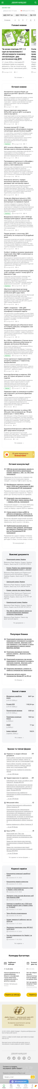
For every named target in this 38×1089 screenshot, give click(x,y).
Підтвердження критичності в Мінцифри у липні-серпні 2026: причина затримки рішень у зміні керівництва (18, 163)
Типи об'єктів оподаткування (17, 913)
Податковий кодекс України (16, 559)
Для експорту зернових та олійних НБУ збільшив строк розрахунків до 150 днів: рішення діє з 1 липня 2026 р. (18, 412)
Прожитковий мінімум (14, 710)
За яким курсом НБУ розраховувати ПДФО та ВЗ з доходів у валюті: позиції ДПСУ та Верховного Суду (19, 272)
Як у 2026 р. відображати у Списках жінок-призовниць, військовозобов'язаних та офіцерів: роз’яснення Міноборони (18, 342)
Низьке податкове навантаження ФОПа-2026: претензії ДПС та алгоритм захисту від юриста (17, 112)
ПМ (31, 15)
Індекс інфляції (11, 731)
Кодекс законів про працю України (19, 590)
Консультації (18, 1087)
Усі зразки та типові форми (18, 857)
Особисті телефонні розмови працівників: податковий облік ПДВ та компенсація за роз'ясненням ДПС (18, 254)
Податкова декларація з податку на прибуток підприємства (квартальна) (19, 669)
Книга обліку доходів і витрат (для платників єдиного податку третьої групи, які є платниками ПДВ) (19, 765)
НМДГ (8, 725)
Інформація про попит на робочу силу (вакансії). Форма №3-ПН (20, 781)
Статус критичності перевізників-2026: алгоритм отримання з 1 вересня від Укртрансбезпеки (17, 360)
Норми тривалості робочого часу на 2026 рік (19, 920)
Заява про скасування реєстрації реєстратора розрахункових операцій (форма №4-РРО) (19, 849)
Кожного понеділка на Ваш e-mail (14, 1073)
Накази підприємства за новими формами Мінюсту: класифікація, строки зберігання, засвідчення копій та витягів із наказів (12, 977)
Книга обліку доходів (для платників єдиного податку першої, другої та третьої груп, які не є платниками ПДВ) (20, 759)
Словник (7, 20)
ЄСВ (17, 15)
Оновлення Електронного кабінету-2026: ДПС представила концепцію (18, 429)
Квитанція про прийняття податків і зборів (19, 770)
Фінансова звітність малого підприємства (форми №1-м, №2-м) (19, 675)
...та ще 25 (12, 853)
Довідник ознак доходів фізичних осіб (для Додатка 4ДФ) (20, 896)
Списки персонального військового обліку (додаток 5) (19, 806)
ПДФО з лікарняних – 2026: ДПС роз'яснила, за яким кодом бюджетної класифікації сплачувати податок (17, 309)
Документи (25, 1087)
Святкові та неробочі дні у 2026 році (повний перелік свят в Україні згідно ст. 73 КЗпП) (20, 905)
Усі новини (18, 443)
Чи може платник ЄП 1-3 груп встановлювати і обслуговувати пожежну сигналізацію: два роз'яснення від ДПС (14, 54)
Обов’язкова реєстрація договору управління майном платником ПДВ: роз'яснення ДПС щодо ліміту (17, 291)
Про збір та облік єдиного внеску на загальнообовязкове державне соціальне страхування (19, 612)
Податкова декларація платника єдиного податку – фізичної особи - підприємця (19, 653)
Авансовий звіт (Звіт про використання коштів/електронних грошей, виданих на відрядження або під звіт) (19, 836)
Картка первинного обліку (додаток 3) (20, 824)
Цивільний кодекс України (16, 582)
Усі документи (18, 623)
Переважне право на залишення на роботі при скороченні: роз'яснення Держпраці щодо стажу (18, 393)
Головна (4, 1087)
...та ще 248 (12, 774)
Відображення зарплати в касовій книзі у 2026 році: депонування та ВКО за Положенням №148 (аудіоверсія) (20, 486)
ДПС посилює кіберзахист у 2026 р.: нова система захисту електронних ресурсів (18, 148)
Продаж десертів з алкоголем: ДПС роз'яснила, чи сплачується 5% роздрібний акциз (19, 235)
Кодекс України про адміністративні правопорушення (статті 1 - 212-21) (19, 569)
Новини (11, 1087)
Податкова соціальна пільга (13, 718)
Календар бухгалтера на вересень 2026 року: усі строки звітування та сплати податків (17, 376)
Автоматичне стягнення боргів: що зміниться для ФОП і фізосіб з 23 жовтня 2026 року (18, 93)
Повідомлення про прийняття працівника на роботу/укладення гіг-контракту (19, 794)
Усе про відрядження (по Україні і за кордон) (19, 936)
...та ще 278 (12, 799)
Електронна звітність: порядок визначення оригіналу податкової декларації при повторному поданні (16, 181)
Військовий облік (13, 803)
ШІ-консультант (21, 1081)
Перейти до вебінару (12, 995)
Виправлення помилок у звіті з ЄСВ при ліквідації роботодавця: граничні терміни (18, 217)
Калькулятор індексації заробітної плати (18, 874)
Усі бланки (18, 680)
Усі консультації (18, 543)
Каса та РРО (11, 831)
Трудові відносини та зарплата (17, 778)
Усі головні (18, 77)
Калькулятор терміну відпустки (17, 882)
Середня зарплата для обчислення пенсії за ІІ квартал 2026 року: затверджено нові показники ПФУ (18, 326)
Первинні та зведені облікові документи (17, 754)
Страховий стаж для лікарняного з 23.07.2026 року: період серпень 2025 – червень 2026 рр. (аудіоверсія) (20, 500)
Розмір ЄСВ (10, 704)
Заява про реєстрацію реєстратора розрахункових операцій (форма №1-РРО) (19, 843)
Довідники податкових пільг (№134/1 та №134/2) (20, 928)
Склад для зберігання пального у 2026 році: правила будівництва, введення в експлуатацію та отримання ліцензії (17, 200)
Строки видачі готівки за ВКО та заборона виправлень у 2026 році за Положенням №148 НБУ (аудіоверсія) (20, 513)
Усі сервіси (18, 943)
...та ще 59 (12, 827)
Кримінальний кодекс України (17, 602)
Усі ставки (18, 738)
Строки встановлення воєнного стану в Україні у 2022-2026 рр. (20, 889)
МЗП (5, 15)
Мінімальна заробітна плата (14, 697)
